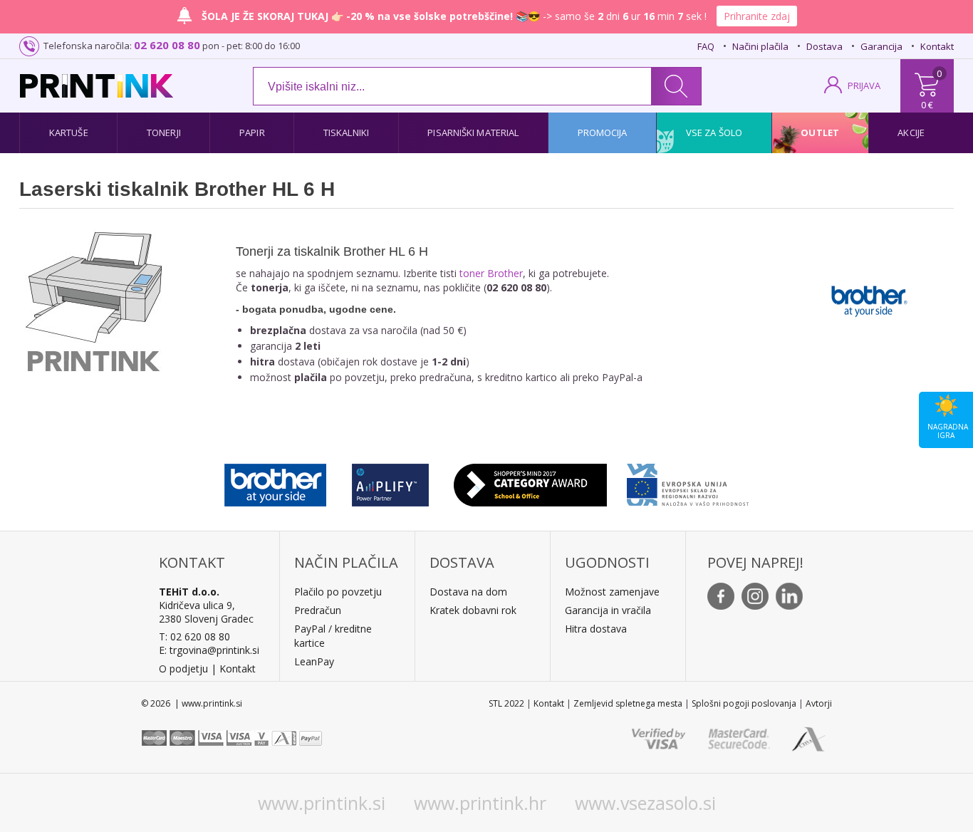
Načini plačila (760, 46)
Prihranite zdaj (757, 16)
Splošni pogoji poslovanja (744, 703)
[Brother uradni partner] (275, 481)
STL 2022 (506, 703)
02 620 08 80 (167, 45)
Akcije (911, 132)
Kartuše (68, 132)
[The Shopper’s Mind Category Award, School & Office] (530, 481)
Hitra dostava (596, 628)
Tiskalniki (346, 132)
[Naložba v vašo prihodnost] (688, 481)
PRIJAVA (864, 85)
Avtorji (819, 703)
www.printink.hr (480, 803)
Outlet (820, 132)
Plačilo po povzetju (338, 591)
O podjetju (183, 668)
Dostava (824, 46)
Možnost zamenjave (612, 591)
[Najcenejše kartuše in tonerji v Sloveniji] (96, 85)
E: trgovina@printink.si (209, 650)
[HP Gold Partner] (390, 481)
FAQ (705, 46)
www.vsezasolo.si (645, 803)
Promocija (603, 132)
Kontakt (937, 46)
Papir (252, 132)
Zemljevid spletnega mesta (627, 703)
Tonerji (164, 132)
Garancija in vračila (608, 610)
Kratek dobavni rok (473, 610)
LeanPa (311, 661)
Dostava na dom (468, 591)
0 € (927, 104)
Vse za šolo (714, 132)
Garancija (881, 46)
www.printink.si (321, 803)
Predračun (317, 610)
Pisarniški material (473, 132)
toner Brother (491, 273)
